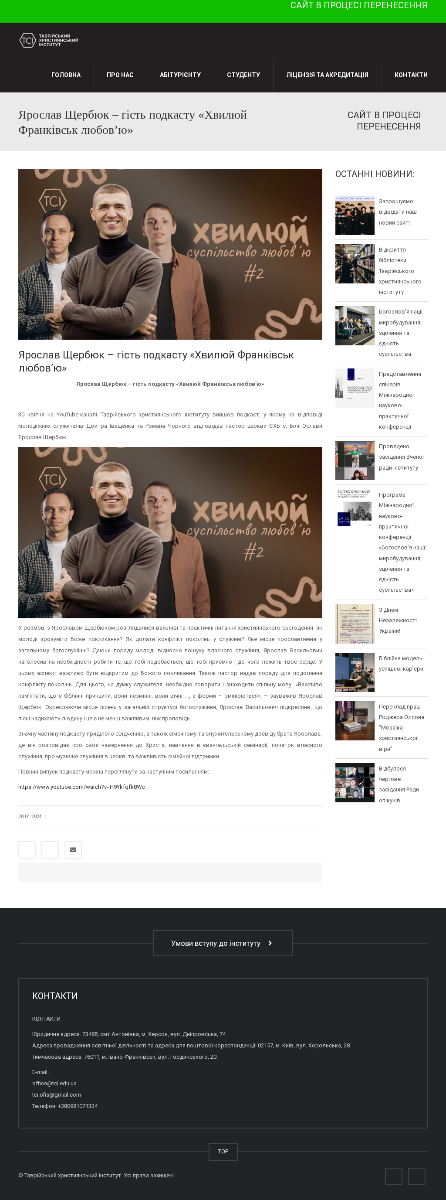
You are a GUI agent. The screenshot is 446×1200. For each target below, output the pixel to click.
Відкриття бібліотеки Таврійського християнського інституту (400, 270)
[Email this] (73, 850)
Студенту (243, 75)
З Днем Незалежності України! (398, 620)
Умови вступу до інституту (217, 943)
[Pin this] (50, 850)
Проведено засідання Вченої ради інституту (401, 457)
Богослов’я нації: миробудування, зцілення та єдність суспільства (401, 332)
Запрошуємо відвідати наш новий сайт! (398, 212)
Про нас (120, 75)
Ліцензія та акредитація (327, 75)
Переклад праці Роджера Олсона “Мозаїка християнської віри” (401, 727)
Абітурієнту (180, 75)
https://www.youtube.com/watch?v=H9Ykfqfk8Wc (81, 787)
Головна (66, 75)
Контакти (411, 75)
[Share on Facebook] (27, 850)
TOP (223, 1151)
